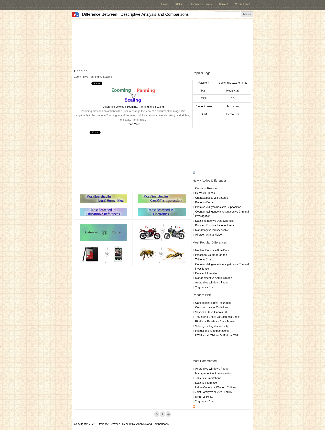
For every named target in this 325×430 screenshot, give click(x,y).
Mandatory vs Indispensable (212, 230)
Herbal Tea (233, 114)
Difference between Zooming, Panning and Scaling (133, 106)
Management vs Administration (213, 278)
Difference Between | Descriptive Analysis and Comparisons (135, 14)
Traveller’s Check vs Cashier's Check (217, 316)
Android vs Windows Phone (212, 282)
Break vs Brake (204, 202)
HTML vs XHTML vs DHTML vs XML (217, 335)
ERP (204, 98)
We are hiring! (242, 4)
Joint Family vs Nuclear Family (213, 392)
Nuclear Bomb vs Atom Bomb (212, 250)
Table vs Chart (203, 259)
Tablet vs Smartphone (208, 378)
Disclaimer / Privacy (201, 4)
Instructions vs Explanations (212, 330)
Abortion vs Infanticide (208, 234)
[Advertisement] (162, 43)
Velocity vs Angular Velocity (211, 326)
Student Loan (204, 106)
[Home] (75, 14)
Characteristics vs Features (211, 197)
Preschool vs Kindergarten (211, 254)
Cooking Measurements (233, 82)
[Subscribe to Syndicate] (194, 406)
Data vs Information (206, 273)
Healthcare (233, 90)
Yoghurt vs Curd (204, 287)
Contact (223, 4)
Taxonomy (233, 106)
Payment (203, 82)
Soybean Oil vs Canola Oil (211, 312)
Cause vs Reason (206, 188)
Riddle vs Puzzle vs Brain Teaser (215, 321)
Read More (133, 124)
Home (164, 4)
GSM (204, 114)
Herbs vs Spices (205, 193)
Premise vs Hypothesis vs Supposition (218, 207)
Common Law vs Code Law (211, 307)
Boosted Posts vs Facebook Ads (214, 225)
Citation (179, 4)
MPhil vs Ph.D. (204, 396)
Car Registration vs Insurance (213, 302)
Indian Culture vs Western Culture (215, 387)
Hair (203, 90)
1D (233, 98)
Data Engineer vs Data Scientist (214, 220)
